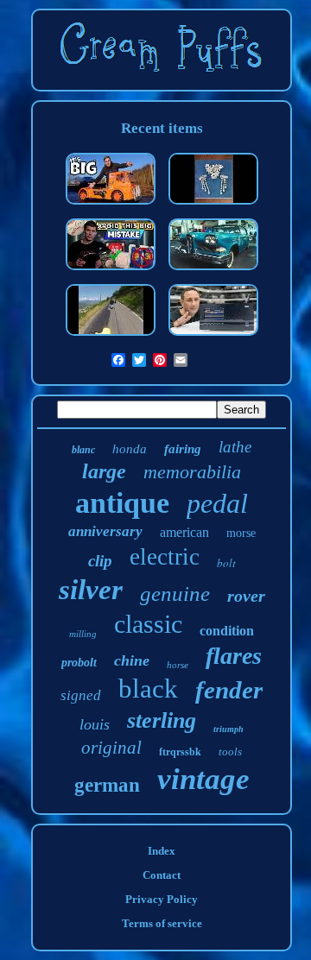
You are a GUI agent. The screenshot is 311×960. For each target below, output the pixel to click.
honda (129, 449)
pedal (217, 503)
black (148, 688)
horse (177, 665)
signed (80, 695)
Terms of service (162, 923)
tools (230, 751)
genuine (175, 593)
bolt (226, 563)
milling (83, 633)
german (107, 785)
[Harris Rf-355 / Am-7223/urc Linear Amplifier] (213, 337)
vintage (203, 779)
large (104, 471)
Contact (162, 874)
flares (234, 655)
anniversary (105, 531)
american (184, 532)
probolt (79, 662)
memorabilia (192, 472)
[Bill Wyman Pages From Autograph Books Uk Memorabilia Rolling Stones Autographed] (110, 271)
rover (246, 595)
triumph (228, 729)
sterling (161, 720)
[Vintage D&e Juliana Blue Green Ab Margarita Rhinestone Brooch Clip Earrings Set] (213, 205)
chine (131, 660)
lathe (235, 447)
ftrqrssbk (180, 752)
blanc (83, 450)
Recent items (162, 128)
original (111, 747)
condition (227, 630)
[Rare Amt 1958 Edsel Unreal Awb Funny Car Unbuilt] (213, 271)
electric (165, 557)
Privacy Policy (161, 899)
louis (94, 724)
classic (148, 623)
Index (161, 850)
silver (91, 589)
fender (229, 690)
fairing (182, 449)
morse (241, 533)
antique (122, 503)
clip (100, 561)
